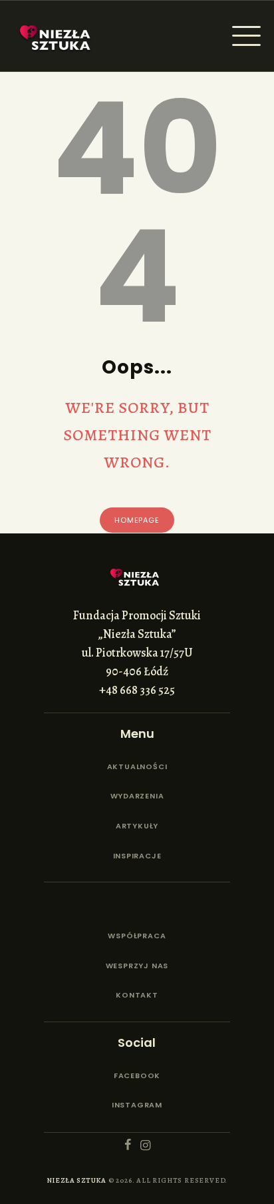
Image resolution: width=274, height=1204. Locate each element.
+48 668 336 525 (137, 690)
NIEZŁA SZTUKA (76, 1180)
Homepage (136, 520)
